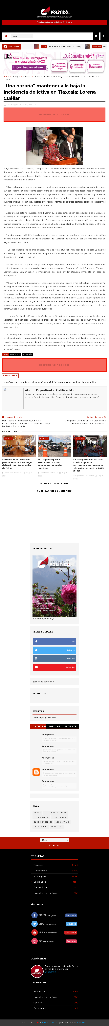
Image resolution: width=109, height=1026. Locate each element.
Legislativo (62, 822)
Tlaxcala (27, 76)
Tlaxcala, (32, 104)
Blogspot (81, 1023)
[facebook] (49, 845)
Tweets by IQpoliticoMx (44, 717)
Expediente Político (45, 893)
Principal (16, 76)
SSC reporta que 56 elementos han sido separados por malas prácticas (50, 464)
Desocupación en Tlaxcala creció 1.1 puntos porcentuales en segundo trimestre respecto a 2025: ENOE (88, 465)
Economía (84, 46)
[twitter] (53, 845)
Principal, (23, 104)
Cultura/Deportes (56, 813)
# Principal (15, 354)
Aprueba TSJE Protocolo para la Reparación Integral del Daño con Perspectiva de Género (17, 464)
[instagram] (58, 845)
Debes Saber (41, 817)
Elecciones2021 (43, 822)
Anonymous (48, 734)
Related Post (10, 431)
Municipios (39, 876)
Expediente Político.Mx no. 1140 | (52, 46)
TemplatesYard (50, 1023)
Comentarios (38, 727)
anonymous (48, 769)
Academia (39, 991)
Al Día (31, 46)
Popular (55, 726)
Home (6, 76)
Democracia (59, 817)
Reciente (70, 726)
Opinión (38, 1002)
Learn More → (52, 972)
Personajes (41, 827)
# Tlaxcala (27, 354)
